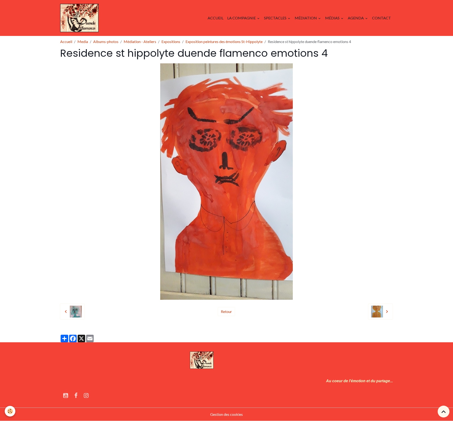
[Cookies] (10, 411)
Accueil (215, 18)
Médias (332, 18)
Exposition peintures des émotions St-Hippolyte (224, 41)
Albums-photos (105, 41)
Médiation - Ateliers (140, 41)
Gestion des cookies (226, 414)
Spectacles (275, 18)
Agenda (356, 18)
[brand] (80, 18)
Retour (226, 311)
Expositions (170, 41)
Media (82, 41)
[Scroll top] (443, 411)
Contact (381, 18)
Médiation (306, 18)
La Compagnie (241, 18)
